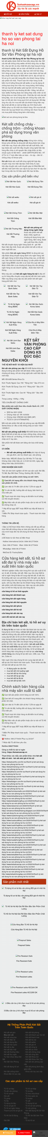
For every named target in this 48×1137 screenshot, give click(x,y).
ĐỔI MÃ (9, 14)
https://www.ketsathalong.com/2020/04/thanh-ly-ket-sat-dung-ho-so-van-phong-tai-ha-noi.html (23, 860)
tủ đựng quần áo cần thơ (16, 668)
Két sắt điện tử (9, 1039)
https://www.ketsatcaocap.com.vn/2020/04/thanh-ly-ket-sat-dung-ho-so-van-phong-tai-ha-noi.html (23, 865)
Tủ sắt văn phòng (10, 1091)
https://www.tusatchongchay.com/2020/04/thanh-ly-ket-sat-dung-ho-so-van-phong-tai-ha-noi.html (23, 816)
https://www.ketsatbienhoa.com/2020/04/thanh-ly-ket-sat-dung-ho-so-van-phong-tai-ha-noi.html (24, 855)
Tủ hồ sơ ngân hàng (12, 1108)
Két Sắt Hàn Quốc (13, 186)
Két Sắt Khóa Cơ (31, 1057)
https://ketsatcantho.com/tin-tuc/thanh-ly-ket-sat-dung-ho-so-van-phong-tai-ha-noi (23, 763)
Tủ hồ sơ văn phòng (33, 1105)
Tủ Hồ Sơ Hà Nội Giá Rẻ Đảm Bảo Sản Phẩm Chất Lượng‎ (24, 914)
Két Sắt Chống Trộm (13, 219)
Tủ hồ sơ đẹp (9, 1088)
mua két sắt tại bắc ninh (16, 680)
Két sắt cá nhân (31, 1049)
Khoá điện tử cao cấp (12, 1074)
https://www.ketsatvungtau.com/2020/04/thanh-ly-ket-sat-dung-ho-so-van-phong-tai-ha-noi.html (24, 846)
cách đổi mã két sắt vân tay (13, 617)
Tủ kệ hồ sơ (30, 1120)
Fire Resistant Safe (24, 961)
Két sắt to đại (9, 1047)
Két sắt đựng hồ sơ (11, 1066)
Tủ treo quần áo (31, 1096)
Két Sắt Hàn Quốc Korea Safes (35, 313)
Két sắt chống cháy (32, 1052)
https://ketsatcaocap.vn (17, 752)
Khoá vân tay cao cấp (33, 1071)
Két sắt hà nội (30, 1039)
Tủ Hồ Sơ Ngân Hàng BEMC (13, 313)
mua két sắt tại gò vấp (15, 676)
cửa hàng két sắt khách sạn (13, 595)
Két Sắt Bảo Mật (35, 218)
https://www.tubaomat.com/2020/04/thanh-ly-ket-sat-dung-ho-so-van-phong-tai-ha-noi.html (22, 806)
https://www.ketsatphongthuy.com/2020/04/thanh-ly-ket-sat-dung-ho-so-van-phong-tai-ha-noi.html (23, 802)
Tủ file (6, 1101)
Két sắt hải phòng (32, 1032)
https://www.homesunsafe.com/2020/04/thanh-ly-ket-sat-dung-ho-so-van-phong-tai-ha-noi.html (24, 792)
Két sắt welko (13, 202)
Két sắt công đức (32, 1054)
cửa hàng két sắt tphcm (12, 606)
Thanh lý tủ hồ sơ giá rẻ (13, 1110)
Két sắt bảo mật (10, 1049)
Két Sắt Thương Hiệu (13, 235)
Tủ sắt (27, 1101)
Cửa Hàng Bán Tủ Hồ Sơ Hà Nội (24, 929)
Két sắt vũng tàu (10, 1037)
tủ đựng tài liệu (7, 629)
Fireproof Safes (24, 945)
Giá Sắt (7, 1120)
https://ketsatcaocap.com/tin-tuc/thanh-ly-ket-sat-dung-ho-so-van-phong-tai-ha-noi (23, 787)
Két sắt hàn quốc (10, 1044)
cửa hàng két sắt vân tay (12, 613)
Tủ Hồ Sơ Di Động (11, 1115)
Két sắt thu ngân (10, 1054)
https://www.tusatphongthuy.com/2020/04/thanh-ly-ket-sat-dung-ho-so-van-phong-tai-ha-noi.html (23, 841)
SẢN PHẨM (24, 14)
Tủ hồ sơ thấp (30, 1088)
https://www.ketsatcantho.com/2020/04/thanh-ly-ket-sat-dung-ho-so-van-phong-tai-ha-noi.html (23, 836)
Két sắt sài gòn (10, 1032)
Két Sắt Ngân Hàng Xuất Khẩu (13, 331)
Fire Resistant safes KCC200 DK (24, 992)
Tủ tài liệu (29, 1091)
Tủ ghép (7, 1098)
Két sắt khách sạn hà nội (35, 1035)
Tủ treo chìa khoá (32, 1093)
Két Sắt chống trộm (11, 1071)
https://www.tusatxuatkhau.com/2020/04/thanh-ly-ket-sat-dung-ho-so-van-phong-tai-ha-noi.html (24, 821)
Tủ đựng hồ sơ (31, 1103)
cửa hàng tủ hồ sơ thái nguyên (15, 591)
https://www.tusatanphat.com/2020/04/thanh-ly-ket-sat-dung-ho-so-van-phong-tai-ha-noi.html (23, 831)
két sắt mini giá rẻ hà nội (24, 758)
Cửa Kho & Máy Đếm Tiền (35, 331)
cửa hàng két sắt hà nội (12, 609)
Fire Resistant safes (24, 976)
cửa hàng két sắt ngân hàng (14, 598)
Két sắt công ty (31, 1047)
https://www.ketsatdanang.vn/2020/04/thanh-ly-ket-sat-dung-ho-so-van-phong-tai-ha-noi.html (23, 797)
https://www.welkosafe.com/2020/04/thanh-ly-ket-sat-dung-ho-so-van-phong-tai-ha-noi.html (22, 850)
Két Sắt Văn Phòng (11, 1061)
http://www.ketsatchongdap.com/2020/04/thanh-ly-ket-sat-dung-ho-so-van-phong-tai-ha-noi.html (23, 875)
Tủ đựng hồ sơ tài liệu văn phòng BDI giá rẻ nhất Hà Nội (24, 896)
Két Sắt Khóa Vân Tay (34, 1059)
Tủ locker (29, 1098)
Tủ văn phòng (30, 1108)
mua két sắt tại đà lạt (15, 678)
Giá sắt (6, 1096)
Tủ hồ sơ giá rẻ (10, 1105)
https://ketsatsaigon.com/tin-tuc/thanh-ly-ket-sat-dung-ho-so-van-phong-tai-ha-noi (23, 782)
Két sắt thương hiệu (11, 1052)
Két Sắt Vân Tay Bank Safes (12, 295)
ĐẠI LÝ (39, 14)
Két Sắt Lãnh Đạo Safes (13, 349)
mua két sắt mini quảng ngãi (18, 671)
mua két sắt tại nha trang (16, 673)
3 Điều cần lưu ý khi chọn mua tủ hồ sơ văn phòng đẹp (24, 1011)
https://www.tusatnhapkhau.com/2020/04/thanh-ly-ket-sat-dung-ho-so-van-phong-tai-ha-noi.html (23, 826)
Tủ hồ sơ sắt (9, 1093)
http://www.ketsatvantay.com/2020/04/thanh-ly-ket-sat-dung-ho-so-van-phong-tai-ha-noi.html (23, 870)
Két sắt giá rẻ (35, 202)
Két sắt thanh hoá (32, 1037)
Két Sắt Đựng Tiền (35, 186)
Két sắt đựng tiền (10, 1042)
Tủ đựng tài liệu (10, 1103)
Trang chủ (9, 1132)
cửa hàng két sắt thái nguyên (14, 602)
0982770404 (24, 1132)
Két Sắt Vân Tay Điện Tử (35, 295)
